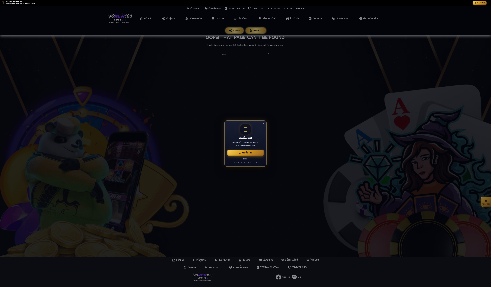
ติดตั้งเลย (247, 152)
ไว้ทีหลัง (245, 159)
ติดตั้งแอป (481, 3)
